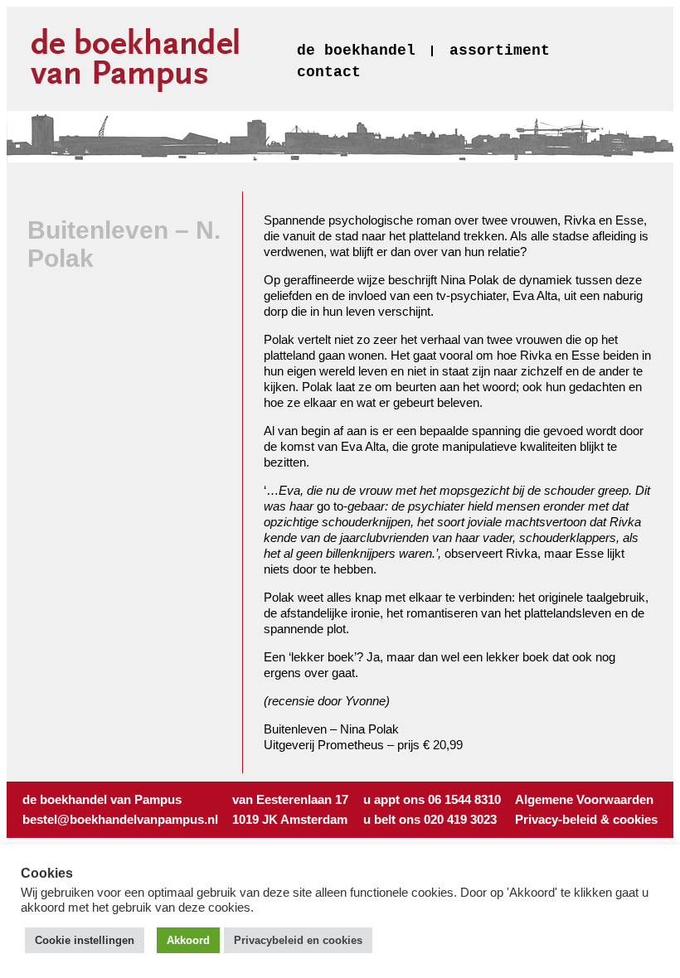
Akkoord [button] (188, 940)
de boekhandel (356, 50)
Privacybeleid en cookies (298, 940)
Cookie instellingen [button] (84, 940)
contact (329, 72)
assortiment (499, 50)
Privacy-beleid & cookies (586, 819)
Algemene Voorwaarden (584, 799)
